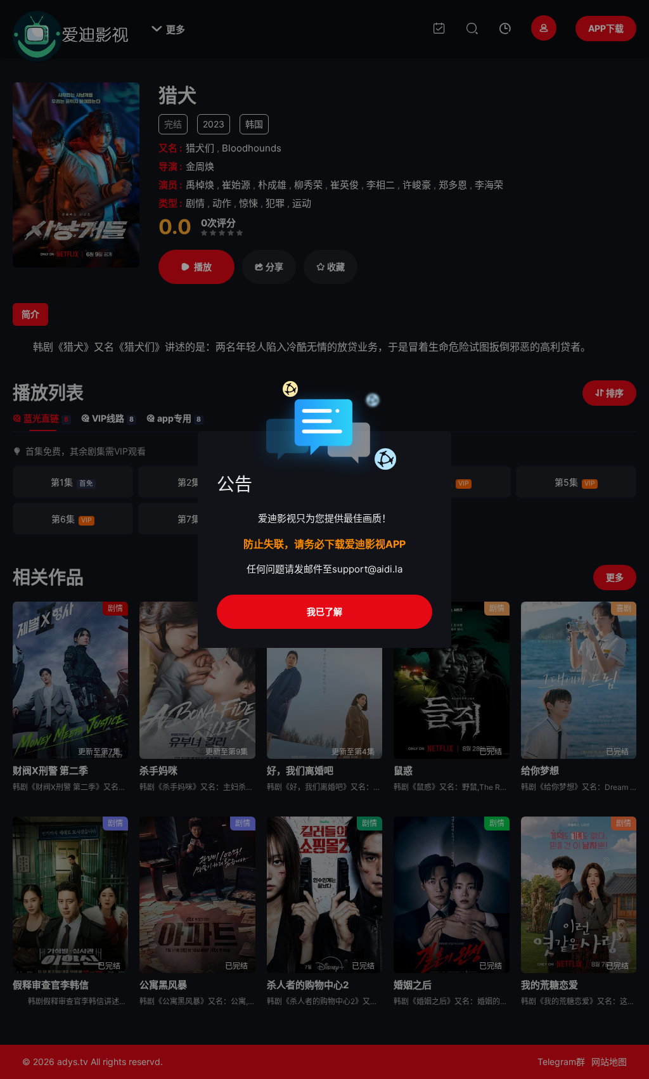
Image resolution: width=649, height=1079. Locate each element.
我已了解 (324, 611)
